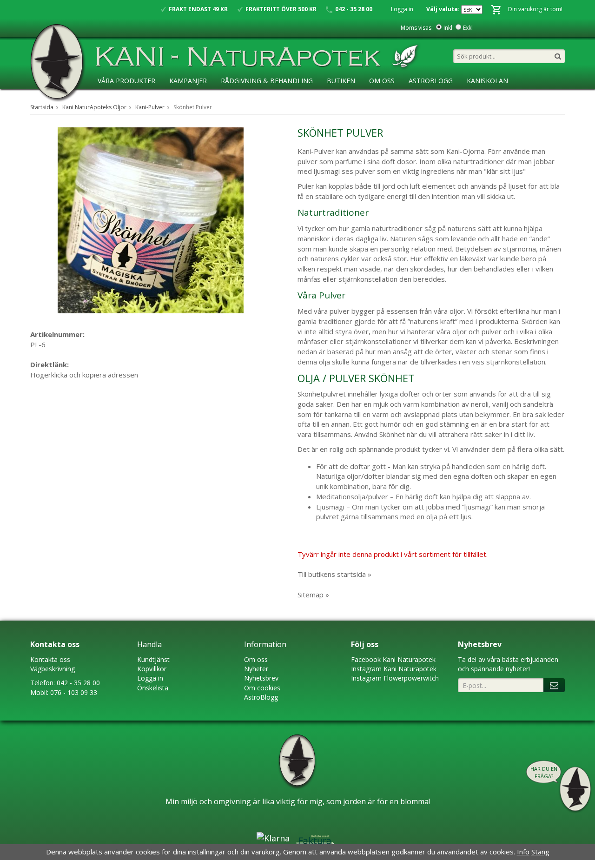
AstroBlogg (431, 80)
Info (523, 851)
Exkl (468, 28)
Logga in (402, 9)
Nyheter (256, 668)
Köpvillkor (151, 668)
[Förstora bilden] (151, 219)
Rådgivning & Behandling (267, 80)
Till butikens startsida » (334, 574)
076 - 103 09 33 (73, 692)
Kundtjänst (153, 659)
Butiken (341, 80)
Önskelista (152, 687)
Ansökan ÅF (118, 99)
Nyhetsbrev (261, 678)
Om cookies (262, 687)
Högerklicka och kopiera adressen (84, 374)
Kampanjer (188, 80)
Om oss (256, 659)
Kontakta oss (50, 659)
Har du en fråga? (543, 772)
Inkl (447, 28)
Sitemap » (313, 594)
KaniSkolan (487, 80)
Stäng (540, 851)
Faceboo (364, 659)
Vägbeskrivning (52, 668)
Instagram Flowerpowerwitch (395, 678)
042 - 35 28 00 (78, 682)
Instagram (366, 668)
